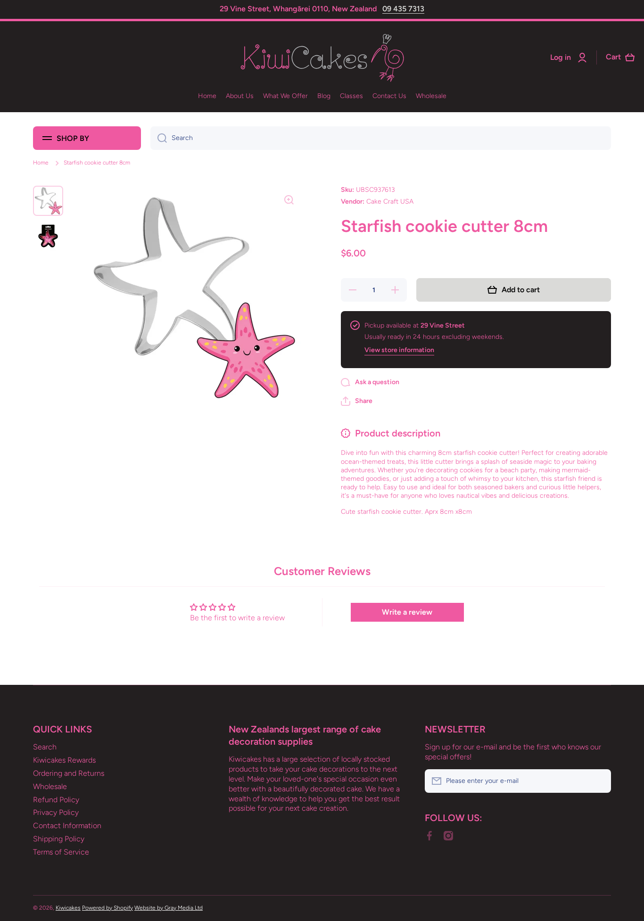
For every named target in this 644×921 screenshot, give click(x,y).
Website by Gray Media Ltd (168, 908)
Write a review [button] (407, 612)
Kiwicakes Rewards (64, 760)
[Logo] (322, 57)
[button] (356, 401)
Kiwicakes (68, 908)
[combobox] (380, 138)
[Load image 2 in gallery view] (48, 236)
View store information (399, 350)
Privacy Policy (56, 812)
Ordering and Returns (68, 773)
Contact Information (67, 825)
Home (41, 162)
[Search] (158, 138)
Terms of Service (61, 851)
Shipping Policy (58, 838)
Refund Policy (56, 799)
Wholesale (50, 786)
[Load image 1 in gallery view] (48, 201)
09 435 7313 (403, 8)
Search (45, 746)
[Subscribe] (599, 781)
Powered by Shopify (107, 908)
